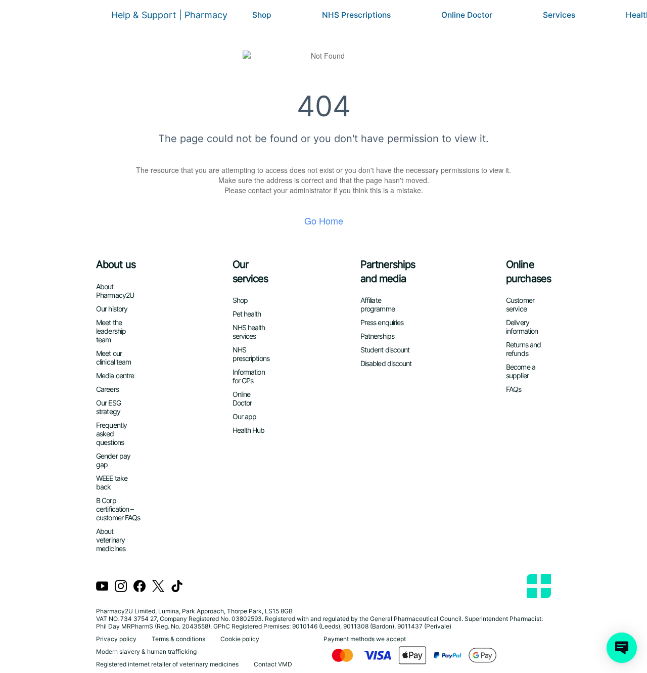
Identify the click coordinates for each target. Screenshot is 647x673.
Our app (245, 416)
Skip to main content (41, 7)
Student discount (385, 349)
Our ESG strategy (108, 407)
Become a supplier (520, 371)
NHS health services (249, 331)
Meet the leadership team (111, 331)
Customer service (520, 304)
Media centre (115, 375)
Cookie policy (239, 639)
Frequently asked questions (111, 433)
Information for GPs (249, 376)
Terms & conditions (178, 639)
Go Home (323, 220)
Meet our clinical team (113, 357)
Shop (261, 15)
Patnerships (377, 336)
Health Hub (249, 430)
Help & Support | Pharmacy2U (175, 15)
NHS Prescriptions (356, 15)
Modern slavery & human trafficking (146, 651)
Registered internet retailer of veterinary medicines (167, 664)
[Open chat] (622, 648)
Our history (111, 308)
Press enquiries (382, 322)
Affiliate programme (377, 304)
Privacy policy (116, 639)
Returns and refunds (523, 348)
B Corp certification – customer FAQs (118, 509)
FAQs (513, 389)
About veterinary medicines (110, 540)
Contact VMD (273, 664)
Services (559, 15)
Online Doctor (466, 15)
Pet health (247, 313)
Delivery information (522, 326)
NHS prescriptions (251, 354)
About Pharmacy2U (115, 290)
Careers (107, 389)
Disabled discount (386, 363)
